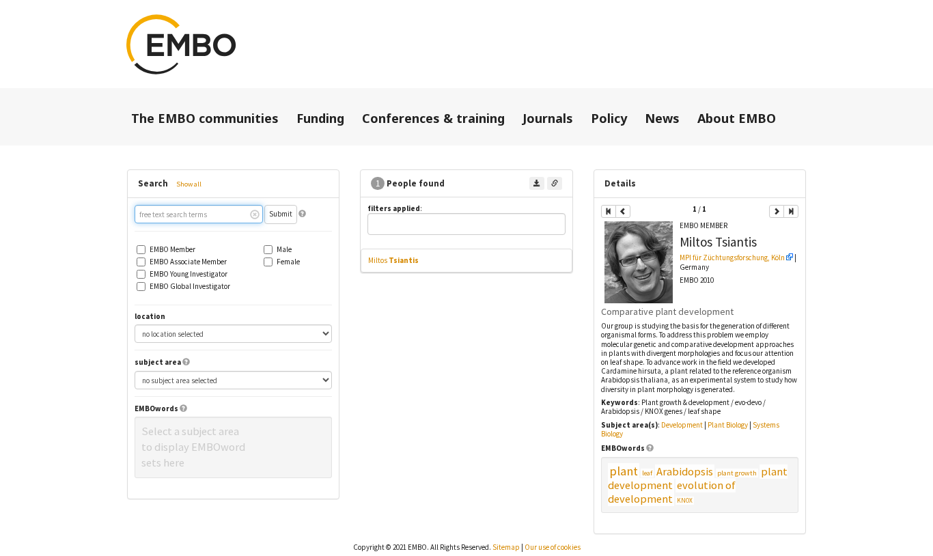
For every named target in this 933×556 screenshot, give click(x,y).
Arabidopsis (684, 471)
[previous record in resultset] (622, 211)
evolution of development (672, 492)
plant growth (737, 473)
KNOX (685, 501)
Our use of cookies (553, 547)
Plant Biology (728, 425)
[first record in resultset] (608, 211)
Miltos (393, 260)
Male (284, 249)
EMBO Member (172, 249)
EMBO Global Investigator (190, 286)
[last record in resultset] (790, 211)
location (150, 316)
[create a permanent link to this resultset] (554, 183)
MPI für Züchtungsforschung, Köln (732, 257)
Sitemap (506, 547)
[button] (302, 214)
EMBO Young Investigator (188, 274)
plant (623, 471)
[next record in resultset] (776, 211)
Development (682, 425)
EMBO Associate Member (188, 262)
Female (288, 262)
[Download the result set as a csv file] (536, 183)
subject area (158, 362)
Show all (188, 184)
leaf (647, 473)
